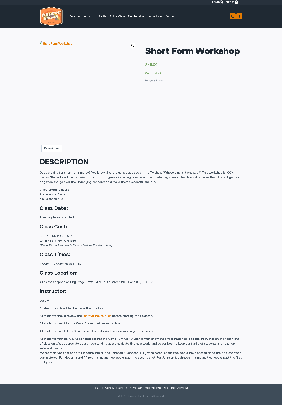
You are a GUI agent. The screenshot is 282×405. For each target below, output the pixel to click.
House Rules (155, 16)
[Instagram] (233, 16)
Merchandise (136, 16)
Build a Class (117, 16)
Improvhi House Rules (156, 387)
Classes (160, 80)
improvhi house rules (97, 316)
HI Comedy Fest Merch (114, 387)
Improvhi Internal (179, 387)
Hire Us (101, 16)
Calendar (75, 16)
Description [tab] (52, 148)
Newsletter (136, 387)
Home (97, 387)
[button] (133, 46)
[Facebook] (239, 16)
